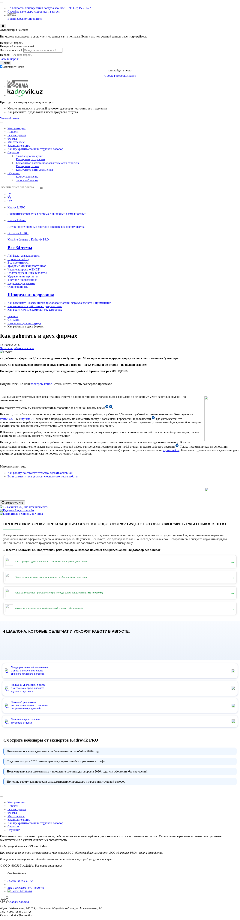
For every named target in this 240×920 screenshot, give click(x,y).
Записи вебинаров (27, 180)
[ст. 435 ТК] (177, 446)
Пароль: (5, 54)
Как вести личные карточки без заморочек (35, 309)
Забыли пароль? (10, 59)
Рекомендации (17, 135)
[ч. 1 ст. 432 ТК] (106, 407)
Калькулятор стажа (27, 166)
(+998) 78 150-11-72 (20, 880)
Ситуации (14, 319)
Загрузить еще (13, 502)
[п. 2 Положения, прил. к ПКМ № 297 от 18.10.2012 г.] (110, 407)
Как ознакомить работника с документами (35, 306)
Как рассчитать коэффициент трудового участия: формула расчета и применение (59, 302)
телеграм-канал (41, 384)
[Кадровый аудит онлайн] (17, 510)
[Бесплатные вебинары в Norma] (21, 513)
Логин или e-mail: (11, 50)
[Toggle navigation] (1, 2)
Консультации (17, 128)
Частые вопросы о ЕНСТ (24, 269)
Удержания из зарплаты (23, 276)
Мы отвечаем (16, 142)
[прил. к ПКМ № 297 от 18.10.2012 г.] (153, 418)
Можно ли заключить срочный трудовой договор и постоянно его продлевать (57, 108)
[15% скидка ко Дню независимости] (24, 507)
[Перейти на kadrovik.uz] (25, 95)
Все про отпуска (18, 262)
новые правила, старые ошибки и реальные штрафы (56, 761)
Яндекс (131, 75)
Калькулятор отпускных (30, 159)
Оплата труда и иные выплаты (27, 272)
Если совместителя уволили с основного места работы (43, 476)
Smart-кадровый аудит (29, 155)
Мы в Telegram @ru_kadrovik (26, 887)
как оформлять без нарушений (77, 771)
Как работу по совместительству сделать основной (40, 472)
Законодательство (19, 145)
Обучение (14, 173)
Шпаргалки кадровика (31, 294)
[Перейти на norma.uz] (18, 86)
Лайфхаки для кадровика (24, 255)
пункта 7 (27, 418)
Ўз (9, 197)
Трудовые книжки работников (27, 265)
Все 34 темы (20, 247)
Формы (12, 138)
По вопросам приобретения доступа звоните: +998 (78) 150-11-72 (49, 8)
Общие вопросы (18, 286)
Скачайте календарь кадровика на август (34, 11)
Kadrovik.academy (27, 176)
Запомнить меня (13, 66)
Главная (13, 316)
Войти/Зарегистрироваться (25, 18)
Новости (13, 131)
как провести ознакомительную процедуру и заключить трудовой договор (66, 781)
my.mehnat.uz (171, 450)
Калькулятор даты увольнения (34, 169)
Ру (9, 194)
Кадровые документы (21, 283)
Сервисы (13, 152)
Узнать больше (9, 118)
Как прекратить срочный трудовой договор (35, 149)
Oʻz (10, 200)
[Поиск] (41, 188)
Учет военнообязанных (22, 279)
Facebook (120, 75)
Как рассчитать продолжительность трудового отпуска (43, 112)
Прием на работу (18, 259)
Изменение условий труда (24, 323)
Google (109, 75)
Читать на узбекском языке (17, 348)
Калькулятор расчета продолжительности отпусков (47, 162)
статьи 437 (7, 418)
